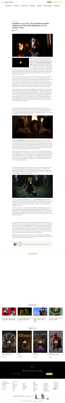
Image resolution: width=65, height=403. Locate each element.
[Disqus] (32, 289)
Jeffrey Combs (32, 78)
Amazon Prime (14, 384)
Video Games (46, 384)
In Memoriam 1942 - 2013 (29, 396)
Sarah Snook (47, 141)
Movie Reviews (8, 5)
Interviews (39, 5)
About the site (56, 383)
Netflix (24, 384)
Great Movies (25, 5)
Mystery (24, 383)
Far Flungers (35, 388)
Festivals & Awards (47, 5)
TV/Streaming (32, 5)
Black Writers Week (47, 385)
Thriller (24, 389)
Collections (16, 5)
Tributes (34, 390)
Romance (24, 385)
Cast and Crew (4, 385)
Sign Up (3, 389)
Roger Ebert (45, 389)
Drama (13, 388)
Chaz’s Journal (35, 384)
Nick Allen (16, 30)
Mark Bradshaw (42, 171)
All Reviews (4, 384)
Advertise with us (56, 385)
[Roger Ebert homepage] (8, 2)
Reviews (34, 383)
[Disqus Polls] (32, 267)
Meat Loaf (42, 108)
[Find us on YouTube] (55, 388)
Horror (13, 389)
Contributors (56, 5)
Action (13, 383)
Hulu (13, 390)
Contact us (55, 384)
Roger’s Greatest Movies (6, 383)
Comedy (13, 385)
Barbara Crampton (19, 81)
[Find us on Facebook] (54, 388)
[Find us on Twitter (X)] (57, 388)
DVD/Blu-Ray (46, 383)
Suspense (24, 388)
